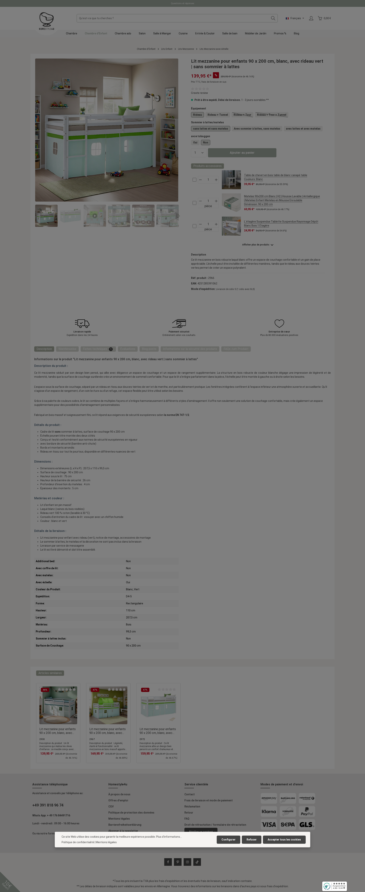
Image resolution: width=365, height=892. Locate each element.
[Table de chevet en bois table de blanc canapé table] (231, 179)
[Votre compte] (311, 18)
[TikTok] (197, 862)
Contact (189, 794)
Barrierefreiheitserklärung (124, 824)
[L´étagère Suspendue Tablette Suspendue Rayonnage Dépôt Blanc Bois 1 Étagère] (231, 226)
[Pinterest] (178, 862)
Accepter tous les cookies (284, 839)
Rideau (197, 114)
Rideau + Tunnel (218, 114)
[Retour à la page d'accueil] (46, 21)
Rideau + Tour (243, 115)
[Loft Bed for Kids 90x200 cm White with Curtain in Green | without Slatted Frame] (106, 130)
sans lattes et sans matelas (210, 128)
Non (205, 142)
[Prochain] (179, 216)
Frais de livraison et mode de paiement (208, 800)
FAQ (186, 818)
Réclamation (192, 806)
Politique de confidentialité (78, 842)
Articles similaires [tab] (50, 673)
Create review (199, 92)
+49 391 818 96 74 (47, 805)
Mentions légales (119, 818)
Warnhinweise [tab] (67, 349)
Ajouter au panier (242, 152)
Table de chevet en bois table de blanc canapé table (275, 177)
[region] (106, 143)
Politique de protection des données (131, 812)
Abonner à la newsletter (123, 830)
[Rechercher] (273, 18)
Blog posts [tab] (149, 349)
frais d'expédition (169, 881)
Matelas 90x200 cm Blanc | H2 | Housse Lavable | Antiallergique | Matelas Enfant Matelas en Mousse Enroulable (282, 200)
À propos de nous (119, 794)
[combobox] (173, 18)
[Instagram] (187, 862)
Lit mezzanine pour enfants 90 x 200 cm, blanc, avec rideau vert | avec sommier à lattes (158, 731)
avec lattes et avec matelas (303, 128)
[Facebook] (168, 862)
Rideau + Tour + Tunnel (272, 115)
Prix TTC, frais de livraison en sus (208, 82)
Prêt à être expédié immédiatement (182, 3)
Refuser (252, 839)
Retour (188, 812)
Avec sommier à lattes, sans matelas (257, 128)
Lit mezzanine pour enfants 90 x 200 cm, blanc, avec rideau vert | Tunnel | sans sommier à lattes (107, 731)
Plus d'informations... (169, 836)
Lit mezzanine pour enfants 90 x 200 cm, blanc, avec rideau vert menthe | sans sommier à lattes (57, 731)
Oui (195, 142)
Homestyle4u (117, 784)
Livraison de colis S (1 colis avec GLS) (235, 289)
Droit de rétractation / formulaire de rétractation (215, 824)
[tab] (44, 349)
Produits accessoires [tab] (207, 166)
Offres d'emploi (118, 800)
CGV (111, 806)
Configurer (228, 839)
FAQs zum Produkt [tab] (236, 349)
